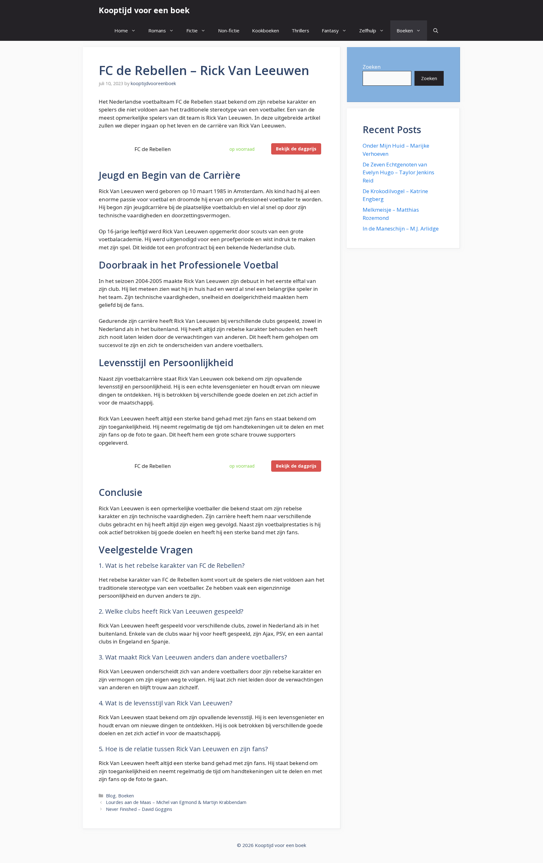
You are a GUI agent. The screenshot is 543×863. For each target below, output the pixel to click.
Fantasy (330, 30)
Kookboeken (265, 30)
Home (121, 30)
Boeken (405, 30)
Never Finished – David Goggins (139, 809)
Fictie (192, 30)
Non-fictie (228, 30)
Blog (111, 796)
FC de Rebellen (152, 149)
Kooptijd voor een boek (144, 10)
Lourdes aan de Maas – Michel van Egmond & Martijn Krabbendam (176, 802)
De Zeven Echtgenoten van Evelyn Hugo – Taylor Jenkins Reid (398, 172)
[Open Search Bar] (435, 30)
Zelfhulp (367, 30)
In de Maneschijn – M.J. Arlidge (401, 228)
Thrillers (300, 30)
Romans (157, 30)
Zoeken (372, 66)
